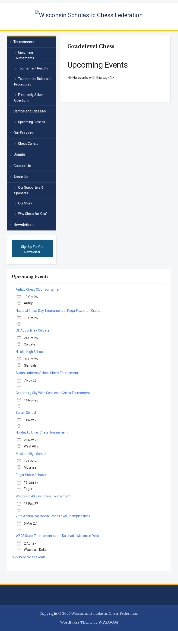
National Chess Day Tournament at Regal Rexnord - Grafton (59, 310)
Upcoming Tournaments (24, 55)
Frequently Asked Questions (29, 97)
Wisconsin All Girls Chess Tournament (43, 496)
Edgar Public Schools (31, 475)
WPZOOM (108, 622)
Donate (19, 154)
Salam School (26, 412)
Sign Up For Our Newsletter (32, 249)
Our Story (25, 203)
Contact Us (22, 166)
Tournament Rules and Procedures (32, 81)
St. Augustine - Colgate (32, 330)
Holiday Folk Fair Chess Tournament (42, 432)
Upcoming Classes (31, 122)
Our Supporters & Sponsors (28, 190)
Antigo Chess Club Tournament (38, 289)
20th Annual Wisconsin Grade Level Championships (53, 516)
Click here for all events (29, 557)
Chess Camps (28, 143)
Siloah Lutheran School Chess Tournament (47, 373)
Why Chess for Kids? (33, 214)
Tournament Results (33, 68)
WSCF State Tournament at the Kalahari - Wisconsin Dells (57, 536)
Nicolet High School (30, 352)
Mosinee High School (31, 454)
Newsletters (23, 225)
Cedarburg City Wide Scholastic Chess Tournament (53, 393)
